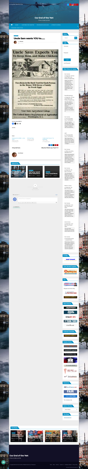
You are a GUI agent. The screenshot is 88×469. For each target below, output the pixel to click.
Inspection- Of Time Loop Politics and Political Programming (69, 77)
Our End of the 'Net (44, 18)
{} (33, 202)
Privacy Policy (75, 464)
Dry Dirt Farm (16, 147)
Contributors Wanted (28, 24)
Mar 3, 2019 (32, 175)
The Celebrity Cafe (68, 400)
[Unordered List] (27, 202)
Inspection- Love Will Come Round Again (69, 206)
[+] (35, 202)
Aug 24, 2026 (15, 438)
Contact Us (62, 464)
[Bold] (19, 202)
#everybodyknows (67, 417)
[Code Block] (30, 202)
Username (66, 46)
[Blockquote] (29, 202)
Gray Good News (51, 173)
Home (16, 24)
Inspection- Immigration (67, 435)
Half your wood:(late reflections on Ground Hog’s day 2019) (35, 174)
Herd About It (16, 35)
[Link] (32, 202)
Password (66, 52)
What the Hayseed (15, 172)
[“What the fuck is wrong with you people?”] (70, 259)
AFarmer (21, 41)
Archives (57, 464)
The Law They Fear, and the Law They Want (52, 436)
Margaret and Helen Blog (69, 288)
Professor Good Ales (43, 24)
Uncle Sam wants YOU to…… (29, 38)
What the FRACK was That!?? (49, 147)
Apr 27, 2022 (15, 175)
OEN (38, 440)
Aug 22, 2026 (32, 440)
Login (56, 194)
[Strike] (24, 202)
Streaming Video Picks (17, 27)
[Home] (12, 24)
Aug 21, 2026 (49, 438)
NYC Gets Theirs (30, 138)
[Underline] (22, 202)
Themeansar (33, 464)
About (54, 464)
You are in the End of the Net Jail (72, 467)
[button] (77, 26)
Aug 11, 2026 (67, 438)
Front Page (14, 170)
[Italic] (20, 202)
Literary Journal (56, 24)
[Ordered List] (25, 202)
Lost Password (67, 63)
